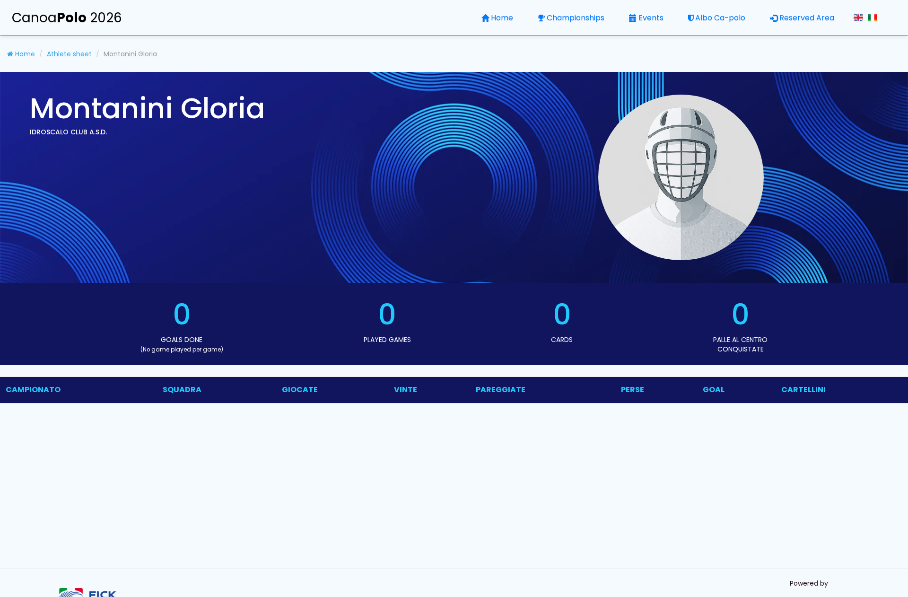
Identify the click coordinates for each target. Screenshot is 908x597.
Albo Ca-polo (720, 17)
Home (502, 17)
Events (651, 17)
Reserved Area (806, 17)
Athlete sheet (69, 54)
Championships (575, 17)
